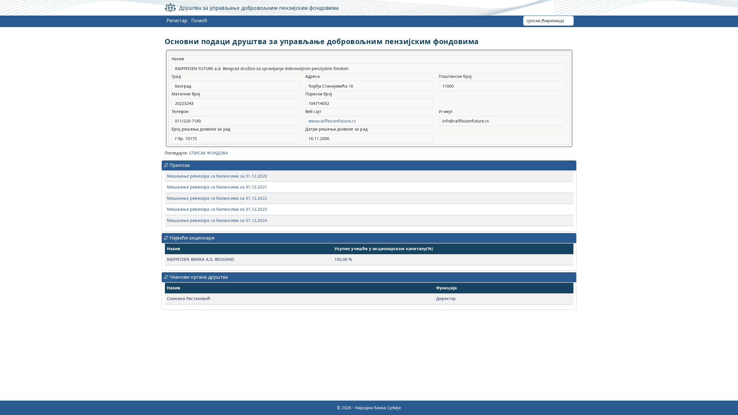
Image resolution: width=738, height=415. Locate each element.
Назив (178, 58)
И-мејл (445, 111)
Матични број (186, 94)
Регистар (177, 20)
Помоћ (199, 20)
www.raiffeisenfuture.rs (332, 121)
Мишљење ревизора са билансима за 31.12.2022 (217, 198)
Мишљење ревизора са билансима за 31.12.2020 (217, 176)
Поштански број (455, 76)
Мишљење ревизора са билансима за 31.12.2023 (217, 209)
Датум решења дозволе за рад (336, 129)
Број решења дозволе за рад (201, 129)
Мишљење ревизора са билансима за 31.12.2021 (217, 187)
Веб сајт (313, 111)
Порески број (318, 94)
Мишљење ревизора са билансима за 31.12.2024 (217, 220)
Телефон (180, 111)
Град (176, 76)
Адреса (312, 76)
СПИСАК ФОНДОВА (208, 153)
